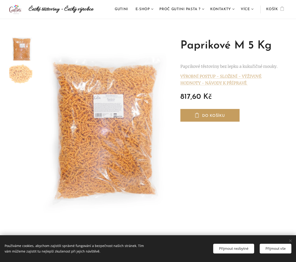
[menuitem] (123, 9)
